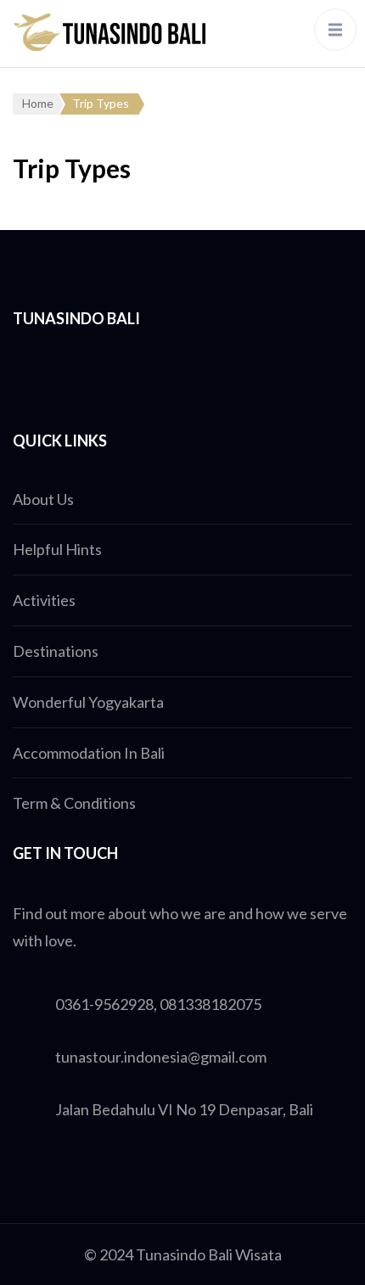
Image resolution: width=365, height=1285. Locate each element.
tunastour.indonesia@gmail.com (161, 1056)
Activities (44, 600)
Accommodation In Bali (89, 753)
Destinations (55, 651)
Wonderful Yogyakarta (88, 702)
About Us (43, 499)
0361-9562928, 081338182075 (158, 1004)
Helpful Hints (57, 549)
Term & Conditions (74, 803)
